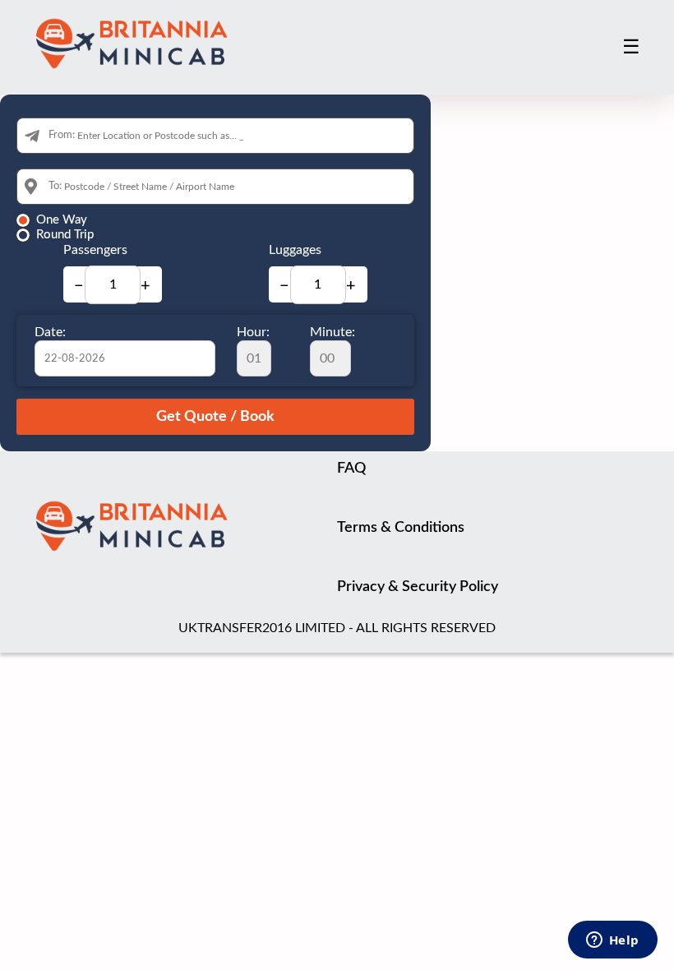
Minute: (332, 332)
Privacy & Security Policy (417, 587)
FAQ (351, 468)
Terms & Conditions (400, 527)
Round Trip (65, 235)
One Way (61, 220)
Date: (50, 332)
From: (61, 135)
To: (55, 186)
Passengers (95, 249)
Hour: (253, 332)
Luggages (295, 249)
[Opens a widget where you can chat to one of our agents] (612, 941)
